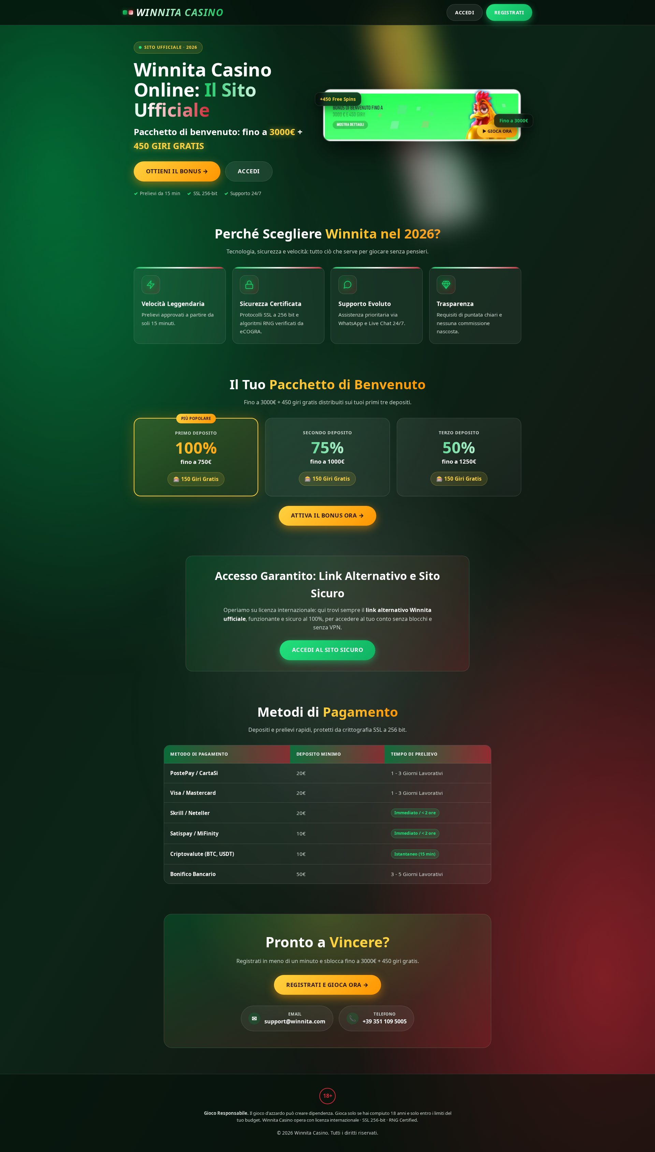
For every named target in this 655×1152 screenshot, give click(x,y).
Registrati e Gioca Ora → (327, 985)
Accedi (464, 12)
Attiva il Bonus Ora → (327, 515)
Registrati (509, 12)
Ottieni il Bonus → (177, 171)
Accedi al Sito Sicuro (327, 650)
